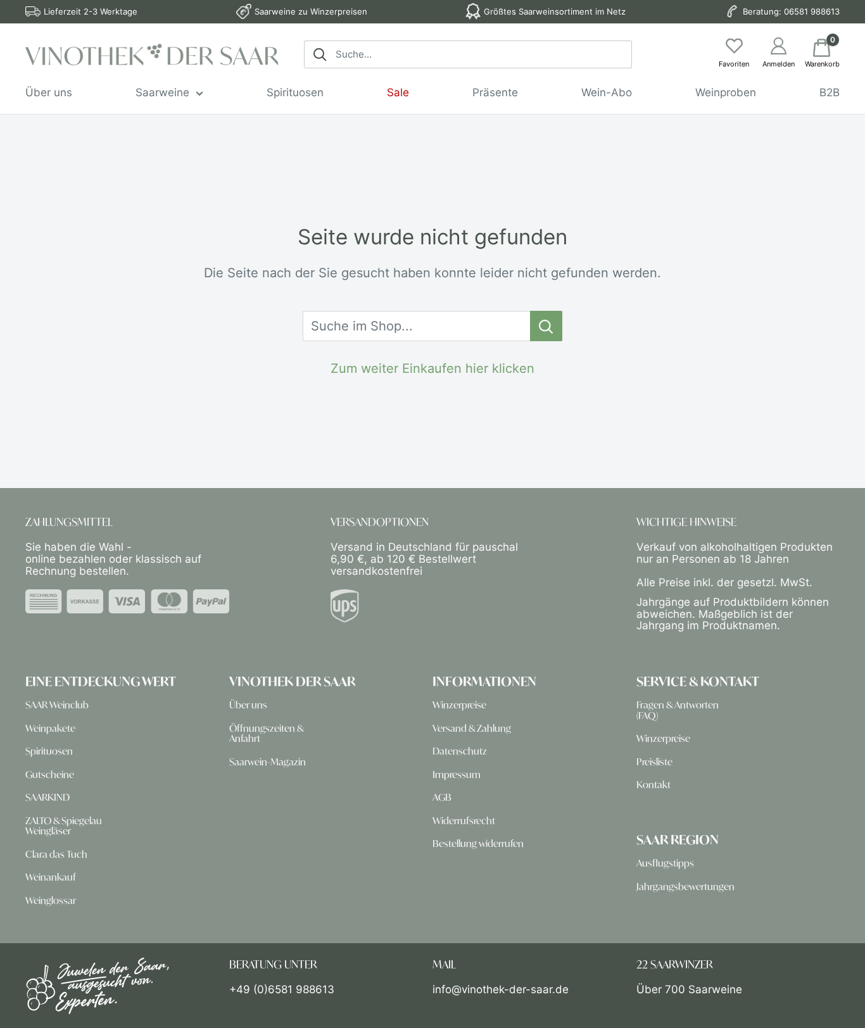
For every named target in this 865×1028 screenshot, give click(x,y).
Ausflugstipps (665, 863)
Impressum (456, 774)
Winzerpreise (459, 704)
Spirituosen (295, 92)
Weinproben (725, 92)
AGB (441, 797)
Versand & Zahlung (471, 728)
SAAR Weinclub (57, 704)
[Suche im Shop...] (546, 326)
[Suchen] (320, 54)
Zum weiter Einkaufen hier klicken (432, 368)
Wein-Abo (606, 92)
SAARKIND (47, 797)
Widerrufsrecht (463, 820)
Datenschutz (459, 751)
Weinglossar (50, 900)
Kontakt (653, 784)
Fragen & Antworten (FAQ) (677, 709)
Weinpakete (50, 728)
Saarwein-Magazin (267, 761)
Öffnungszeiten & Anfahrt (266, 733)
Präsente (495, 92)
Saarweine (162, 92)
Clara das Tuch (56, 854)
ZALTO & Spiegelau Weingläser (63, 825)
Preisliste (654, 761)
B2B (829, 92)
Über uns (48, 92)
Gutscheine (49, 774)
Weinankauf (50, 877)
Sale (398, 92)
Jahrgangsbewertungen (685, 886)
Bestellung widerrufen (478, 843)
